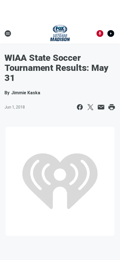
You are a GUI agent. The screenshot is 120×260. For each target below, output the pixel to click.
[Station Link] (60, 33)
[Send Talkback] (100, 33)
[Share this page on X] (90, 107)
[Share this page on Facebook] (80, 107)
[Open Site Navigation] (7, 33)
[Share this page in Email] (101, 107)
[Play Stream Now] (110, 33)
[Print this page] (112, 107)
